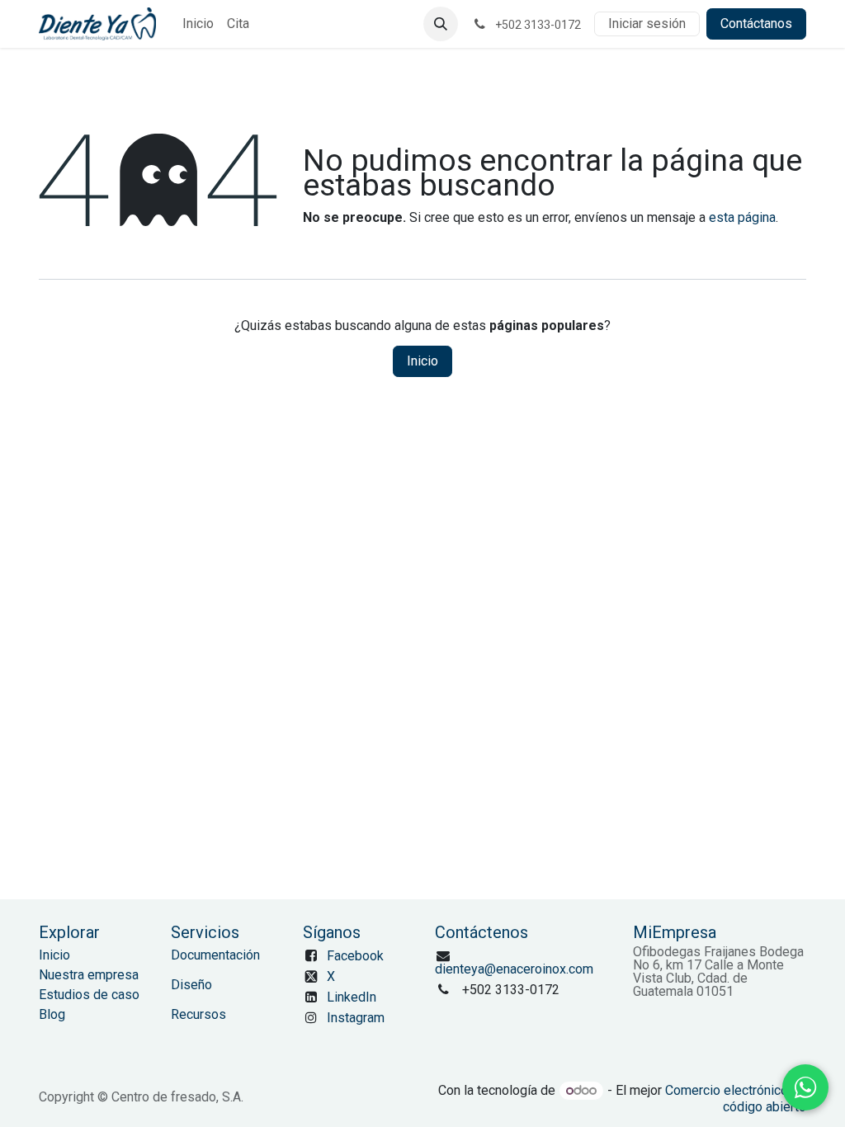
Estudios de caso (89, 994)
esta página (742, 217)
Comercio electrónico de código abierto (735, 1098)
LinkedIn (351, 997)
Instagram (356, 1018)
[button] (440, 24)
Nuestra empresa (89, 975)
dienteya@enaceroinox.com (514, 969)
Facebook (355, 956)
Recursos (198, 1014)
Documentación (215, 955)
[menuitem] (198, 24)
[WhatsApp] (805, 1087)
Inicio (422, 361)
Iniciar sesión (647, 23)
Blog (52, 1014)
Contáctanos (756, 23)
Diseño (191, 985)
